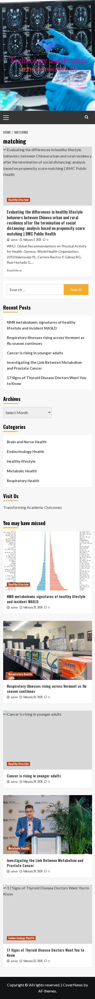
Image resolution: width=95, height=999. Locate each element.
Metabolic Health (22, 471)
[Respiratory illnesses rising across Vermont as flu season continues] (47, 650)
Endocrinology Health (25, 451)
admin (14, 239)
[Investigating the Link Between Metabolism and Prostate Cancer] (47, 824)
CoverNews (73, 984)
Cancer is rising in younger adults (35, 353)
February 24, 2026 (33, 697)
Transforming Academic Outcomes (32, 507)
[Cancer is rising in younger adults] (47, 740)
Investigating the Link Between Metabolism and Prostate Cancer (44, 365)
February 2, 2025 (32, 240)
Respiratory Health (23, 480)
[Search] (87, 117)
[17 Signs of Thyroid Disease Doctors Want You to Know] (47, 914)
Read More (14, 270)
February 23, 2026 (33, 961)
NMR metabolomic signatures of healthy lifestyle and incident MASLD (41, 325)
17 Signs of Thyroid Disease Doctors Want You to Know (46, 380)
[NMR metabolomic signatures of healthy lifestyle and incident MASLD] (47, 560)
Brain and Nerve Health (27, 442)
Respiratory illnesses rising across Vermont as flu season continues (45, 340)
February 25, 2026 (33, 607)
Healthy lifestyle (18, 200)
